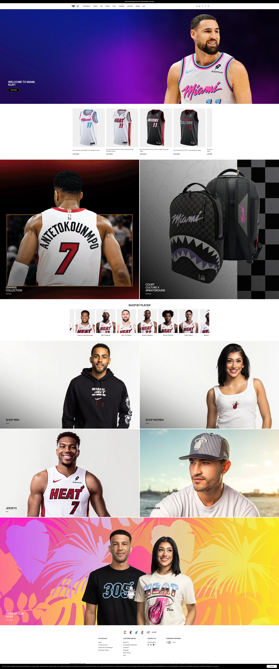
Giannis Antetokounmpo (85, 335)
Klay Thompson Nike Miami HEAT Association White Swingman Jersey (119, 150)
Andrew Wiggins (147, 335)
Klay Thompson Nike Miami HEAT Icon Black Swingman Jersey (154, 150)
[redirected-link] (139, 56)
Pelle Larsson (188, 335)
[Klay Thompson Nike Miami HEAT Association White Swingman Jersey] (122, 128)
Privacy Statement (178, 663)
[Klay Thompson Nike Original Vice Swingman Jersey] (89, 128)
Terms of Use (187, 663)
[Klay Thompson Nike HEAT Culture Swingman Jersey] (189, 128)
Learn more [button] (216, 666)
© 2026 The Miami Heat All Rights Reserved (162, 663)
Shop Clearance (9, 619)
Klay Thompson (127, 335)
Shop (7, 511)
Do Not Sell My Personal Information (200, 663)
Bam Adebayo (105, 335)
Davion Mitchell (168, 335)
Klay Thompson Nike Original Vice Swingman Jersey (86, 150)
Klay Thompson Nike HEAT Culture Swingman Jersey (187, 150)
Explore (7, 423)
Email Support (151, 642)
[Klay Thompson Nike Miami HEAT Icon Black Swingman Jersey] (156, 128)
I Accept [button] (272, 666)
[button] (103, 110)
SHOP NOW (14, 90)
